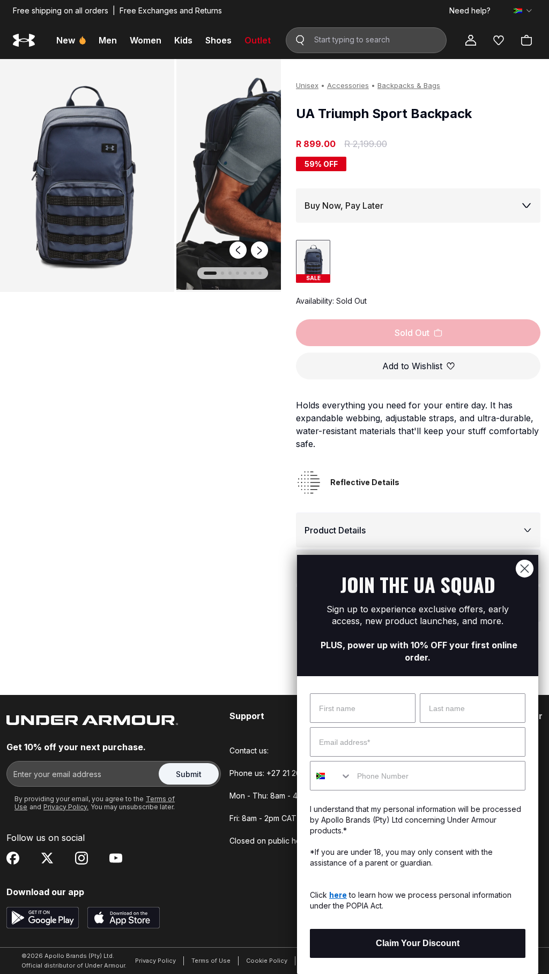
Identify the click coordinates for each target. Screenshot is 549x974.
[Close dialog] (524, 568)
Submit (189, 774)
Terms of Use (211, 960)
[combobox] (331, 775)
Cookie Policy (266, 960)
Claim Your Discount (417, 943)
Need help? (470, 10)
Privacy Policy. (65, 807)
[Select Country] (522, 10)
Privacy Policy (155, 960)
